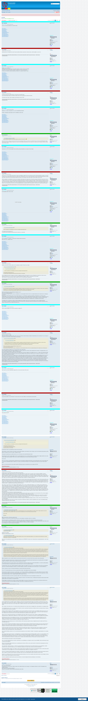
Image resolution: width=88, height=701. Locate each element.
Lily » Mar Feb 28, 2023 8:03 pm (8, 535)
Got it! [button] (82, 699)
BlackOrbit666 (51, 449)
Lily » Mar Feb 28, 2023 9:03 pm (8, 590)
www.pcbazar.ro (4, 74)
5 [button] (57, 20)
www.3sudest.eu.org (4, 33)
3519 (52, 40)
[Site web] (52, 44)
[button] (51, 20)
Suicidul (3, 17)
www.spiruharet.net (4, 31)
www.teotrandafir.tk (4, 75)
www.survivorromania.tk (5, 36)
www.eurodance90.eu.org (5, 78)
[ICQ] (50, 44)
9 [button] (59, 20)
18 (52, 667)
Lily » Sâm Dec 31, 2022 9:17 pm (8, 138)
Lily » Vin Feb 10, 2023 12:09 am (8, 286)
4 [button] (56, 20)
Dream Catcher (52, 35)
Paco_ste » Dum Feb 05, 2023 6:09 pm (9, 440)
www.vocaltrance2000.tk (5, 79)
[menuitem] (7, 10)
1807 (52, 229)
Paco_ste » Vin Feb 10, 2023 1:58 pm (9, 338)
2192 (52, 101)
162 (52, 82)
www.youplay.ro (4, 28)
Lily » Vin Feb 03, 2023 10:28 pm (8, 227)
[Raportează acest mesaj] (47, 23)
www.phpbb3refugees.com (5, 35)
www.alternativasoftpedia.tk (5, 32)
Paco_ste (13, 18)
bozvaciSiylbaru (9, 18)
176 (52, 668)
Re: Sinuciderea (5, 134)
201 (52, 139)
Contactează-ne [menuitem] (43, 682)
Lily (3, 50)
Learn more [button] (33, 699)
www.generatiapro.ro (4, 29)
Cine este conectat (4, 677)
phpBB (28, 684)
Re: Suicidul (4, 23)
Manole (6, 18)
